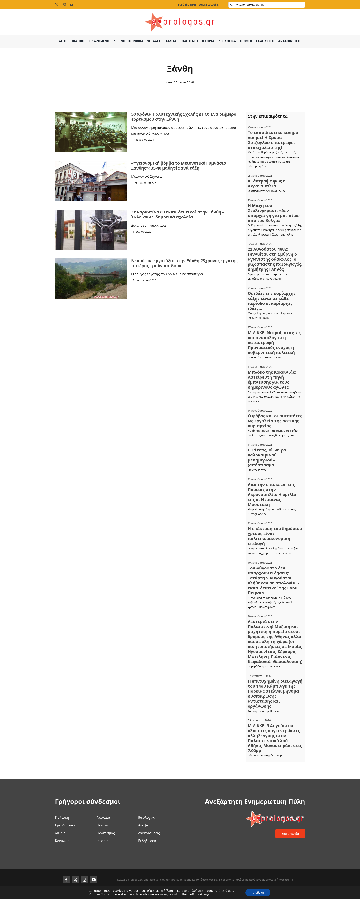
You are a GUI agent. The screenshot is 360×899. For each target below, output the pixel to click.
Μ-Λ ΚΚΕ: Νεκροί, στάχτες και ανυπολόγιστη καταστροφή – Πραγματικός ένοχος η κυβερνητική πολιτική (274, 342)
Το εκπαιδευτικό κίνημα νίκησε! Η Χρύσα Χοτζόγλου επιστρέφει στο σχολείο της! (273, 140)
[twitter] (56, 4)
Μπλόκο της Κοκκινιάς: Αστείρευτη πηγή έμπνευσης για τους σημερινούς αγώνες (272, 379)
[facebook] (66, 879)
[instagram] (64, 4)
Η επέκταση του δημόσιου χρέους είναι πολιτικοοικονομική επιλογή (275, 536)
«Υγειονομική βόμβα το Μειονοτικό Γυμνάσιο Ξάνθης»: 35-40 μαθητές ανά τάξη (178, 165)
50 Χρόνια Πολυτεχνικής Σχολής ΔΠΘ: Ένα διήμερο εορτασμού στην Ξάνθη (183, 116)
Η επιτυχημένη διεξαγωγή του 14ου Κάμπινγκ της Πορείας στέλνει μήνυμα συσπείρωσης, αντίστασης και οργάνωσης (275, 693)
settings (203, 894)
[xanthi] (91, 260)
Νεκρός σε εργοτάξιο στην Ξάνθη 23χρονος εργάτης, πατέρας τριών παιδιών (185, 263)
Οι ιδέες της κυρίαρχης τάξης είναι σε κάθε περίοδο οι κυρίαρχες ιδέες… (272, 300)
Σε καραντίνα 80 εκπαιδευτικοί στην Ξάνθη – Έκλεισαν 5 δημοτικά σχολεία (177, 214)
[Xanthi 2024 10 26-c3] (91, 113)
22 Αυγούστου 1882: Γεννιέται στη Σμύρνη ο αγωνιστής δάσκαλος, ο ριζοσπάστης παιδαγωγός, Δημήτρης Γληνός (275, 259)
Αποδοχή (258, 892)
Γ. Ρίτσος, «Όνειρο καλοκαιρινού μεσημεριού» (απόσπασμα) (267, 457)
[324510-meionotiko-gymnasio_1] (91, 162)
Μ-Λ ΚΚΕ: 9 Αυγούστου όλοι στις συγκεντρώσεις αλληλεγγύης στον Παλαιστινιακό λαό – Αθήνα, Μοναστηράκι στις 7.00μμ (275, 738)
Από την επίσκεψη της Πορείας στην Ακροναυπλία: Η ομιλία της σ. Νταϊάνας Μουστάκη (272, 494)
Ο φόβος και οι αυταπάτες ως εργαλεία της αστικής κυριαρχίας (275, 421)
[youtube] (71, 4)
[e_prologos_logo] (180, 11)
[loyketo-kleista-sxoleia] (91, 211)
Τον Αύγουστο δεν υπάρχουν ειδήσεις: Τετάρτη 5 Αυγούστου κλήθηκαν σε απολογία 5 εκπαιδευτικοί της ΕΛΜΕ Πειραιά (273, 580)
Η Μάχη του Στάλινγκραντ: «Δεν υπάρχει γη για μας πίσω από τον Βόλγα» (274, 213)
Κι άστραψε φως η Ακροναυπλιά (267, 183)
